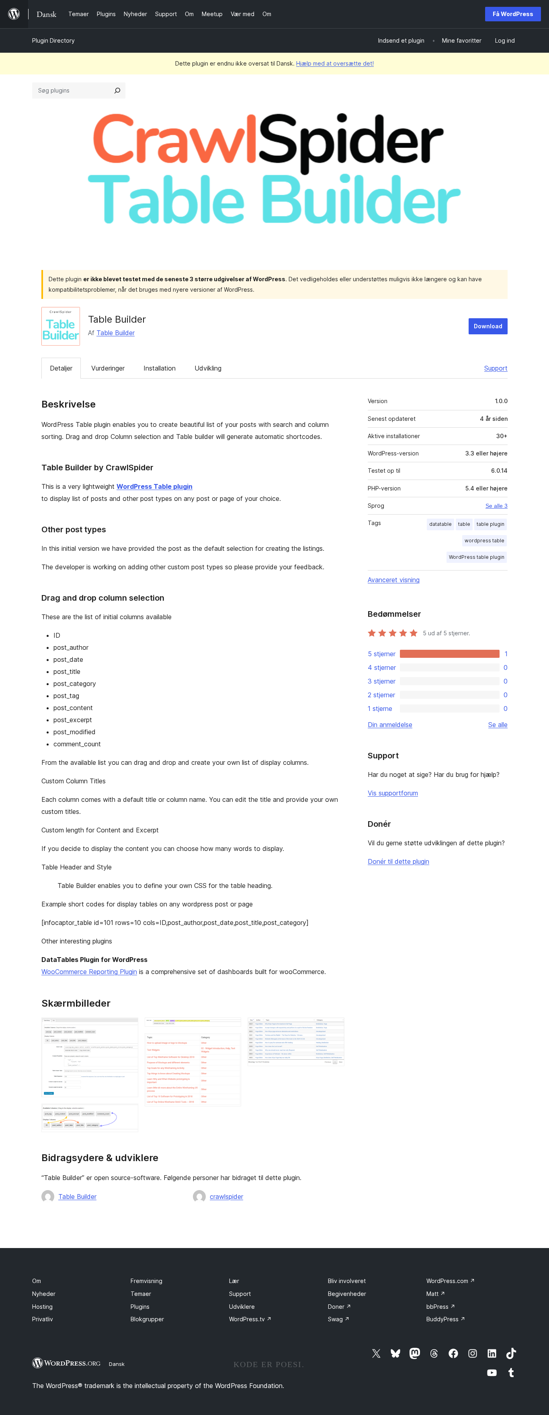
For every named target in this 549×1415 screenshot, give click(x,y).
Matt (435, 1293)
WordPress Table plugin (155, 486)
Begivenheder (347, 1293)
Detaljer (61, 368)
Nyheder (43, 1293)
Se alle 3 (496, 506)
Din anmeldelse (390, 725)
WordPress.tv (250, 1319)
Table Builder (115, 333)
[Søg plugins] (117, 90)
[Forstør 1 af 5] (127, 1028)
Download (488, 326)
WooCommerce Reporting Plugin (89, 972)
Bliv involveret (347, 1280)
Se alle (498, 725)
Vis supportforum (393, 793)
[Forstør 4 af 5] (230, 1044)
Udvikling (208, 368)
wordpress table (484, 541)
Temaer (141, 1293)
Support (496, 368)
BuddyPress (445, 1319)
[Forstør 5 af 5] (334, 1028)
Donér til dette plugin (398, 861)
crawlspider (226, 1197)
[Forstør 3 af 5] (230, 1028)
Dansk (117, 1364)
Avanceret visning (394, 580)
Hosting (42, 1306)
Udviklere (242, 1306)
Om (36, 1280)
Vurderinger (108, 368)
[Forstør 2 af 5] (127, 1114)
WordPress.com (450, 1280)
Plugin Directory (53, 40)
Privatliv (42, 1319)
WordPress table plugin (476, 557)
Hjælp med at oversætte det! (335, 63)
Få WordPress (513, 13)
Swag (339, 1319)
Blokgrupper (147, 1319)
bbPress (440, 1306)
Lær (234, 1280)
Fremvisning (146, 1280)
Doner (339, 1306)
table (464, 524)
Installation (159, 368)
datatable (440, 524)
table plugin (490, 524)
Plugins (140, 1306)
